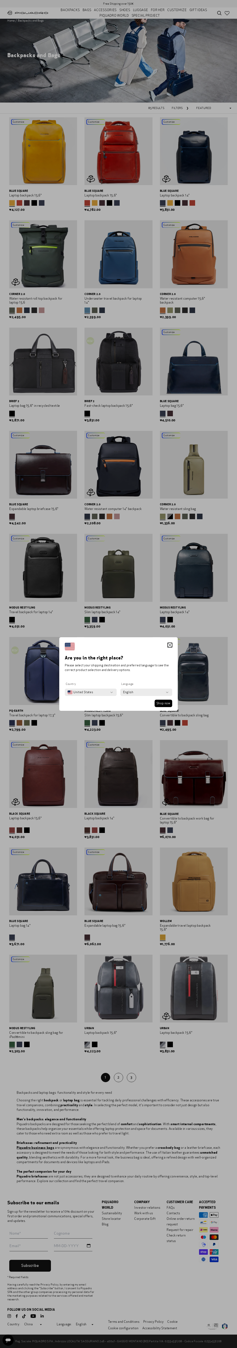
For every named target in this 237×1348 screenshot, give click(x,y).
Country (71, 684)
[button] (170, 645)
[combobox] (80, 692)
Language (127, 684)
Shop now (163, 703)
